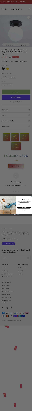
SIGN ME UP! (24, 207)
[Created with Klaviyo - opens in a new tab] (16, 214)
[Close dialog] (31, 196)
